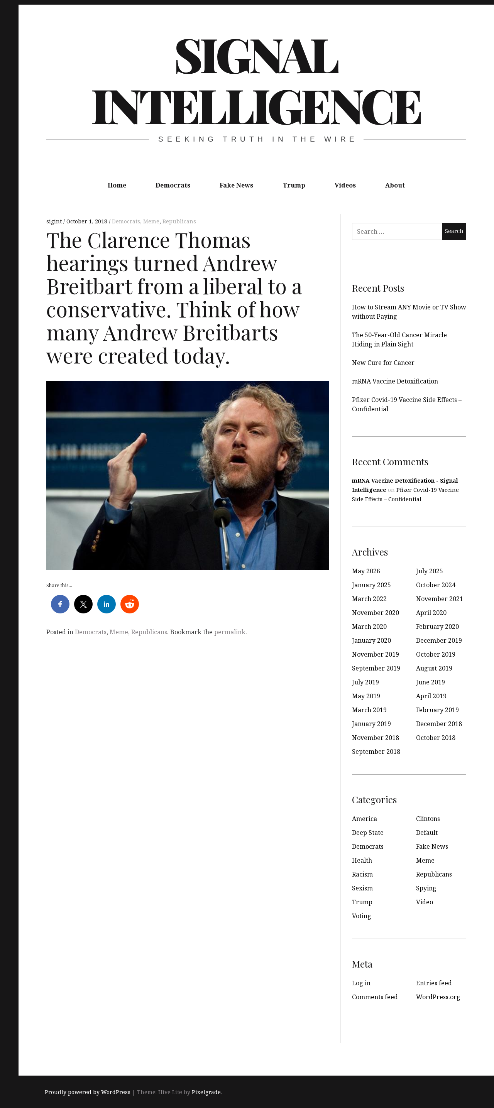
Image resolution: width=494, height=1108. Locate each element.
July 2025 (429, 571)
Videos (345, 185)
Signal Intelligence (256, 79)
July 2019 (365, 682)
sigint (54, 221)
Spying (426, 888)
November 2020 (375, 612)
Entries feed (434, 983)
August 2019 (434, 668)
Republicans (179, 221)
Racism (362, 874)
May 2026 (366, 571)
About (395, 185)
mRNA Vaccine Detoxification (395, 381)
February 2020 (437, 626)
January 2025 (371, 585)
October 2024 (435, 585)
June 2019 (430, 682)
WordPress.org (438, 997)
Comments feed (375, 997)
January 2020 (371, 640)
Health (362, 860)
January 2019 (371, 724)
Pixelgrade (206, 1092)
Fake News (236, 185)
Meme (151, 221)
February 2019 (437, 710)
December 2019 (439, 640)
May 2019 (366, 696)
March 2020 (369, 626)
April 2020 (431, 612)
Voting (361, 916)
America (364, 818)
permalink (229, 632)
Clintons (428, 818)
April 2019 (431, 696)
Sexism (362, 888)
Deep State (368, 832)
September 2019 (376, 668)
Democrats (173, 185)
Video (424, 902)
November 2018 (375, 737)
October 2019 (435, 654)
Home (117, 185)
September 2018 (376, 751)
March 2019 (369, 710)
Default (427, 832)
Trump (294, 185)
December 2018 (439, 724)
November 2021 (439, 599)
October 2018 (435, 737)
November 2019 (375, 654)
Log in (361, 983)
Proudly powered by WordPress (87, 1092)
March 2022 (369, 599)
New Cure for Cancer (383, 362)
